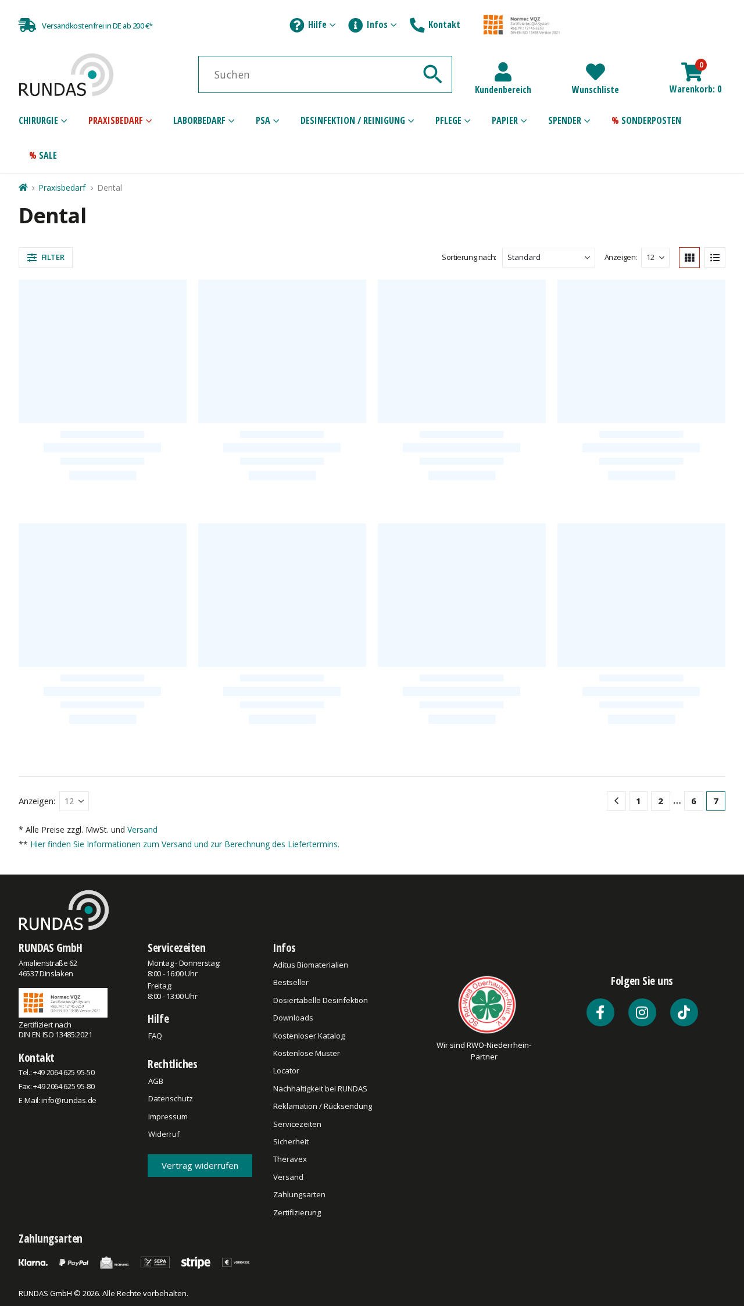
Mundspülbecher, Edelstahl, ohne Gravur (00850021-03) (282, 427)
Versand (142, 986)
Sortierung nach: (469, 257)
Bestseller (291, 1139)
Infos (377, 24)
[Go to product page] (103, 343)
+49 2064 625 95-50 (63, 1230)
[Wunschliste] (595, 71)
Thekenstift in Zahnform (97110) (282, 737)
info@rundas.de (68, 1258)
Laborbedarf (199, 120)
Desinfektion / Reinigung (353, 120)
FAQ (155, 1192)
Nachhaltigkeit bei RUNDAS (320, 1245)
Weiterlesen (468, 890)
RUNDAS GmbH (51, 1105)
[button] (46, 257)
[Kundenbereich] (503, 71)
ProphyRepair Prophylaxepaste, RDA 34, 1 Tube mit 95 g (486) (102, 744)
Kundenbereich (503, 89)
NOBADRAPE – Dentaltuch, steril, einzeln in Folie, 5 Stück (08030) (461, 427)
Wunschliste (595, 89)
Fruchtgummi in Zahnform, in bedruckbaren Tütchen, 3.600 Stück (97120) (641, 744)
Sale (48, 155)
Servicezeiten (176, 1105)
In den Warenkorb (110, 562)
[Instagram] (642, 1169)
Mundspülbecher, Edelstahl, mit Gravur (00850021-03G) (102, 427)
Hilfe (317, 24)
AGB (155, 1238)
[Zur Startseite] (23, 187)
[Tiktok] (684, 1169)
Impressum (168, 1273)
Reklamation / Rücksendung (322, 1263)
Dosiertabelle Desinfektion (320, 1157)
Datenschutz (170, 1256)
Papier (505, 120)
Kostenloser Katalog (309, 1192)
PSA (263, 120)
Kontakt (444, 24)
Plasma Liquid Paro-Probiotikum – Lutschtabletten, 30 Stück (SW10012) (641, 427)
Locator (286, 1228)
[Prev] (616, 958)
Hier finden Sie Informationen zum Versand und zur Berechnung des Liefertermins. (184, 1001)
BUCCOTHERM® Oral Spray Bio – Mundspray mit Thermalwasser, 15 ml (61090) (462, 744)
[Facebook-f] (600, 1169)
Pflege (448, 120)
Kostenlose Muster (306, 1210)
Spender (564, 120)
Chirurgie (38, 120)
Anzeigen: (621, 257)
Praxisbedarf (115, 120)
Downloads (293, 1175)
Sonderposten (651, 120)
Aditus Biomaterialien (310, 1121)
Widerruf (164, 1291)
